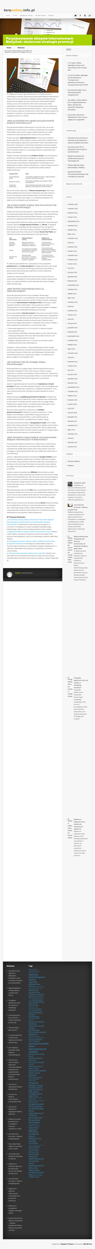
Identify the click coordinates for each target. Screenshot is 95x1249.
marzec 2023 (72, 251)
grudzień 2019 (72, 379)
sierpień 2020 (72, 345)
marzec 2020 (72, 366)
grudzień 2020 (73, 328)
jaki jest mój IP (39, 988)
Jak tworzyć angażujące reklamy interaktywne (15, 1087)
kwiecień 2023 (72, 247)
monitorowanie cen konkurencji (35, 1010)
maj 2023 (71, 242)
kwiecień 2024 (72, 213)
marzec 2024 (72, 217)
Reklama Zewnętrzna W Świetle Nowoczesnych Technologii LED (76, 158)
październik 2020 (73, 336)
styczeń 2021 (72, 323)
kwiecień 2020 (72, 362)
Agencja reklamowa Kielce (34, 984)
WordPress (87, 1244)
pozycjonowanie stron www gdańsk (37, 1073)
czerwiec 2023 (73, 238)
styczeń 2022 (72, 272)
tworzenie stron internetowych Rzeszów (36, 1164)
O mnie (15, 15)
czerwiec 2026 (73, 204)
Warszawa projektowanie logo (36, 1172)
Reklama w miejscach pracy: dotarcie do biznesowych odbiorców (79, 824)
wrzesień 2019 (72, 391)
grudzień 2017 (72, 417)
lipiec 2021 (71, 298)
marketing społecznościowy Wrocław (36, 996)
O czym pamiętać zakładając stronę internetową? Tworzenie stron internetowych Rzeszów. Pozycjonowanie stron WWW (78, 80)
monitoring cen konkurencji (36, 1001)
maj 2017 (71, 438)
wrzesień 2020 (73, 340)
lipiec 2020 (71, 349)
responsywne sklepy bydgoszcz (36, 1145)
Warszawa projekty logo (35, 1176)
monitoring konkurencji (33, 1005)
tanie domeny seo (34, 1151)
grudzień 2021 (72, 276)
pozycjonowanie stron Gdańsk (35, 1040)
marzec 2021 (72, 315)
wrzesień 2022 (73, 255)
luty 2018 (71, 408)
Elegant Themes (67, 1244)
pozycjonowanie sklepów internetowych (36, 1037)
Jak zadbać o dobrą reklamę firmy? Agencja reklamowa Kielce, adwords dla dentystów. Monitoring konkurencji (77, 105)
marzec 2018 (72, 404)
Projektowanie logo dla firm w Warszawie (36, 1089)
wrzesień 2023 (73, 225)
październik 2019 (73, 387)
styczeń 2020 (72, 374)
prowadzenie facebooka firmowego (35, 1120)
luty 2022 (71, 268)
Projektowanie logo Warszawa (35, 1098)
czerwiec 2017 (72, 434)
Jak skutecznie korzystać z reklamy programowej (78, 507)
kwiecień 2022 (72, 259)
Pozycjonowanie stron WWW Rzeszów (35, 1079)
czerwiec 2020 (73, 353)
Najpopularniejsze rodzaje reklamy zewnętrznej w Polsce (30, 532)
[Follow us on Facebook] (80, 15)
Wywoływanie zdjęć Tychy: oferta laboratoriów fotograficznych (77, 92)
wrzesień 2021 (72, 289)
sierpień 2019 (72, 396)
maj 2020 (71, 357)
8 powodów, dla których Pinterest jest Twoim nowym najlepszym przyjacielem (77, 117)
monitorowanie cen (33, 1007)
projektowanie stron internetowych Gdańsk (36, 1112)
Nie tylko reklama (40, 15)
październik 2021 (73, 285)
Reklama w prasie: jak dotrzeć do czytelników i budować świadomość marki (14, 1124)
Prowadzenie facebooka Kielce (34, 1125)
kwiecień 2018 (72, 400)
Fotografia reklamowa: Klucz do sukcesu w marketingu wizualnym (14, 1005)
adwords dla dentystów (33, 970)
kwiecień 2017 (72, 442)
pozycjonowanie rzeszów (36, 1023)
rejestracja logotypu (33, 1128)
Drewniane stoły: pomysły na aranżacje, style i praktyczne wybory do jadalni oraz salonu (78, 140)
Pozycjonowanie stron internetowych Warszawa (36, 1065)
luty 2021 (71, 319)
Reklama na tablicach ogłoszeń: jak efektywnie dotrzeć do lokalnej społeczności (15, 1168)
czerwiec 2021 (72, 302)
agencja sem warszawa (36, 987)
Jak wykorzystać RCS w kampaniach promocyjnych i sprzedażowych (77, 149)
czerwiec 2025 (73, 208)
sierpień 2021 (72, 294)
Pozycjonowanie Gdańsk (34, 1019)
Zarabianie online (79, 483)
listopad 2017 (72, 421)
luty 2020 (71, 370)
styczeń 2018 (72, 413)
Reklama (51, 15)
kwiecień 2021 (72, 311)
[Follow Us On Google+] (89, 15)
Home (8, 15)
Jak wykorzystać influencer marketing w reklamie (15, 1156)
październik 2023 (73, 221)
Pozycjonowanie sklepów (37, 1033)
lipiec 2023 (71, 234)
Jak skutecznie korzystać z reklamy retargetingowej (15, 1136)
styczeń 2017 (72, 447)
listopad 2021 (72, 281)
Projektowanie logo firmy (35, 1095)
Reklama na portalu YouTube (35, 1140)
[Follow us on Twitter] (75, 15)
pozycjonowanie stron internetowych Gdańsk (39, 1047)
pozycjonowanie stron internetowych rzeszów (36, 1057)
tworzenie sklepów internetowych (36, 1156)
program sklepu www (36, 1084)
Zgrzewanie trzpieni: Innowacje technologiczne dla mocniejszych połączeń (78, 174)
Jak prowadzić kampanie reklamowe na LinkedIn (26, 553)
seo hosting (34, 1147)
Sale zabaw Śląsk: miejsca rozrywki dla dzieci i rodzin (15, 1146)
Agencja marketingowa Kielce (37, 977)
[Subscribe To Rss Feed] (85, 15)
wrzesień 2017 (72, 425)
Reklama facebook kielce (34, 1134)
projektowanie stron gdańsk (36, 1105)
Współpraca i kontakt (26, 15)
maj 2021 (71, 306)
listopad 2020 (72, 332)
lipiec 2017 (71, 430)
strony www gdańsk (33, 1150)
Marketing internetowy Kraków (34, 992)
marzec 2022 (72, 264)
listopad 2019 (72, 383)
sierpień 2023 (72, 230)
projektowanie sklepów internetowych (36, 1101)
